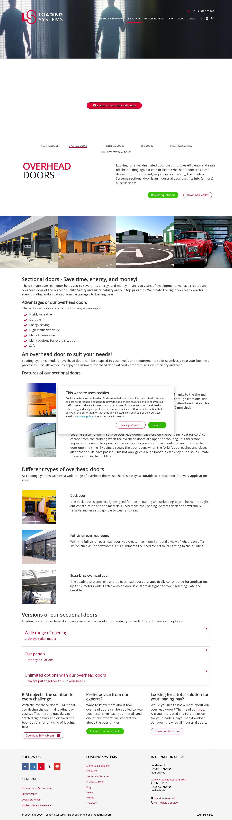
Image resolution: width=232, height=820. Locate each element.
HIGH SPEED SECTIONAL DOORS (116, 152)
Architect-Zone (95, 781)
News (89, 792)
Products (134, 18)
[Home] (43, 17)
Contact (192, 18)
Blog (89, 787)
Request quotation (163, 195)
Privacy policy (85, 416)
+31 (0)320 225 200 (203, 11)
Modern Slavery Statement (36, 805)
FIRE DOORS (147, 145)
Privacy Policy (29, 793)
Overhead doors (78, 145)
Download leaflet (197, 195)
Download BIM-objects (41, 735)
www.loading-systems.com (170, 779)
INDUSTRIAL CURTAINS (181, 145)
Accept (157, 425)
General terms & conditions (37, 788)
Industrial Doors (49, 145)
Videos (90, 797)
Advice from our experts (105, 731)
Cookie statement (31, 799)
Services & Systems (155, 18)
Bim (171, 18)
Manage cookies (130, 425)
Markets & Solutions (112, 18)
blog (201, 709)
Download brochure (167, 731)
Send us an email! (165, 798)
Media (180, 18)
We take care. (205, 814)
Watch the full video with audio (117, 105)
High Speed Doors (113, 145)
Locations (91, 803)
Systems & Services (98, 776)
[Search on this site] (212, 18)
